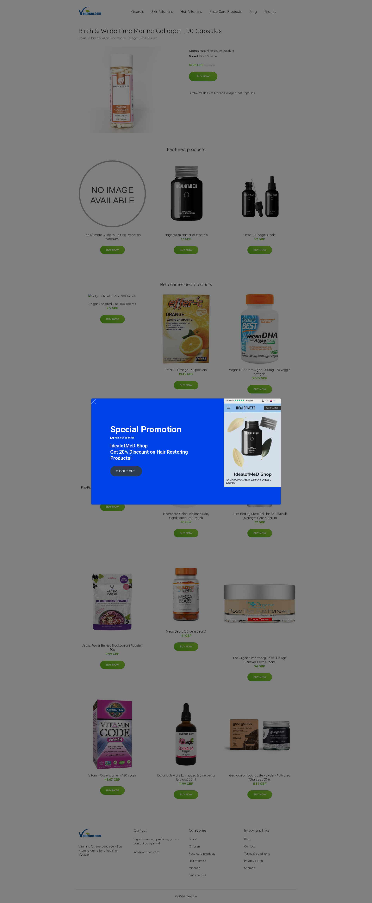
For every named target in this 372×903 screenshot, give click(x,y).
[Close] (93, 401)
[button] (126, 471)
